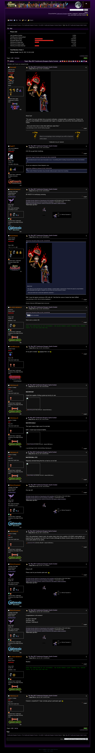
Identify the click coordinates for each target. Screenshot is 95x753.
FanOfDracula (14, 346)
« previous (82, 55)
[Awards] (9, 97)
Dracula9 (13, 67)
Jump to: (62, 739)
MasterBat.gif (30, 409)
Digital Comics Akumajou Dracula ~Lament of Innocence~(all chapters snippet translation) (46, 203)
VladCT (12, 146)
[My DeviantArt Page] (9, 219)
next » (86, 55)
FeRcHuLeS (14, 385)
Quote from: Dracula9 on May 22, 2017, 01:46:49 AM (38, 240)
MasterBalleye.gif (31, 475)
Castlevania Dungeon (61, 13)
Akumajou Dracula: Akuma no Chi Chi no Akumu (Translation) (39, 201)
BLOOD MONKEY (16, 307)
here (69, 15)
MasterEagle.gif (30, 444)
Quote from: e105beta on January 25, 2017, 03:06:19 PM (39, 168)
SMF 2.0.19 (41, 749)
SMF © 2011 (47, 749)
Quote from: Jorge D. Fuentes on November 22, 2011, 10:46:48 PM (41, 157)
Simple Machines (54, 749)
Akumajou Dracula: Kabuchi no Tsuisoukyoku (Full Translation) (40, 200)
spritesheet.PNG (31, 542)
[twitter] (9, 330)
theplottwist (14, 236)
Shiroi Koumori (15, 189)
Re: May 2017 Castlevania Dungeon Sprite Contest (43, 67)
